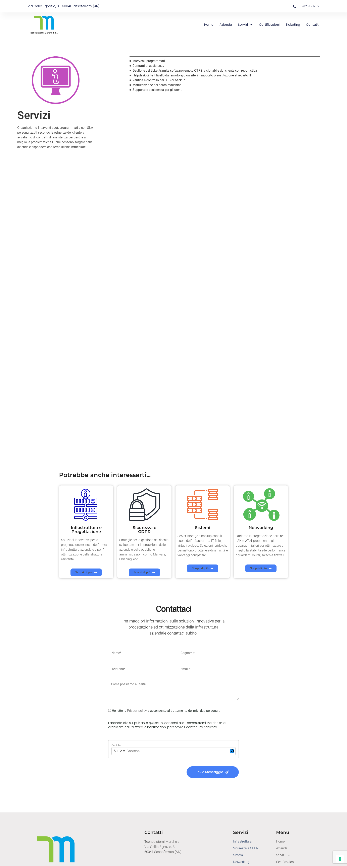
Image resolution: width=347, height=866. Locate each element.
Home (208, 24)
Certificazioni (269, 24)
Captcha (116, 745)
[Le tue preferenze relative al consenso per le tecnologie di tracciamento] (340, 859)
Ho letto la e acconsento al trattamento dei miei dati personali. (166, 711)
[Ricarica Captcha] (232, 751)
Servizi (243, 24)
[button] (232, 751)
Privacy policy (137, 711)
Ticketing (293, 24)
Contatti (312, 24)
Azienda (225, 24)
